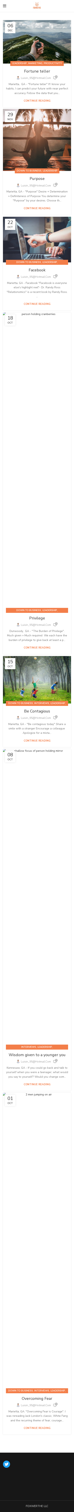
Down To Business (29, 170)
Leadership (19, 63)
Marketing (35, 63)
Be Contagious (37, 711)
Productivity (53, 63)
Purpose (37, 178)
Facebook (37, 270)
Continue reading (37, 101)
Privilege (37, 618)
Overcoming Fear (37, 1398)
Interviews (41, 703)
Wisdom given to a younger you (37, 1055)
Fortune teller (37, 71)
